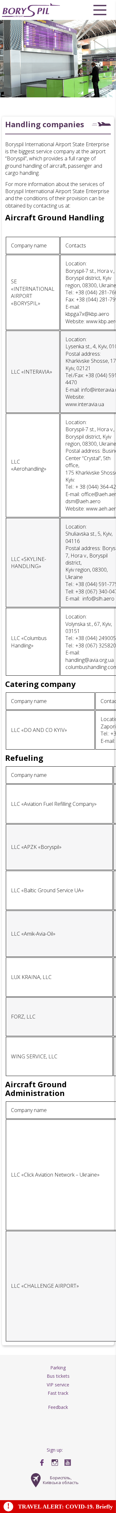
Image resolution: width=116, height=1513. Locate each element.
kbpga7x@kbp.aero (87, 313)
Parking (58, 1368)
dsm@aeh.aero (83, 501)
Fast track (58, 1393)
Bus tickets (58, 1376)
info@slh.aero (98, 598)
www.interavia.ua (84, 404)
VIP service (58, 1385)
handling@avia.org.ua (89, 659)
